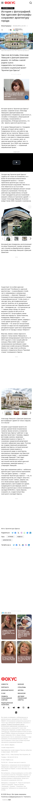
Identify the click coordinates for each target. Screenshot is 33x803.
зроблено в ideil (6, 799)
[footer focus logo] (9, 679)
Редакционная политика (7, 703)
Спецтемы (22, 687)
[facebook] (4, 708)
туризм (11, 536)
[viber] (23, 708)
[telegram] (14, 708)
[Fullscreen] (29, 206)
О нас (3, 693)
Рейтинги (5, 687)
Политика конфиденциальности (12, 797)
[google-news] (28, 708)
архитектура (7, 540)
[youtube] (18, 708)
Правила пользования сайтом (6, 698)
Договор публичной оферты (22, 698)
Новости (4, 684)
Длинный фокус (7, 690)
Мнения (21, 684)
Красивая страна (8, 8)
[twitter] (9, 708)
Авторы (20, 690)
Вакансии (21, 693)
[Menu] (2, 2)
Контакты (27, 797)
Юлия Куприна (6, 26)
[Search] (30, 2)
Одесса (20, 536)
